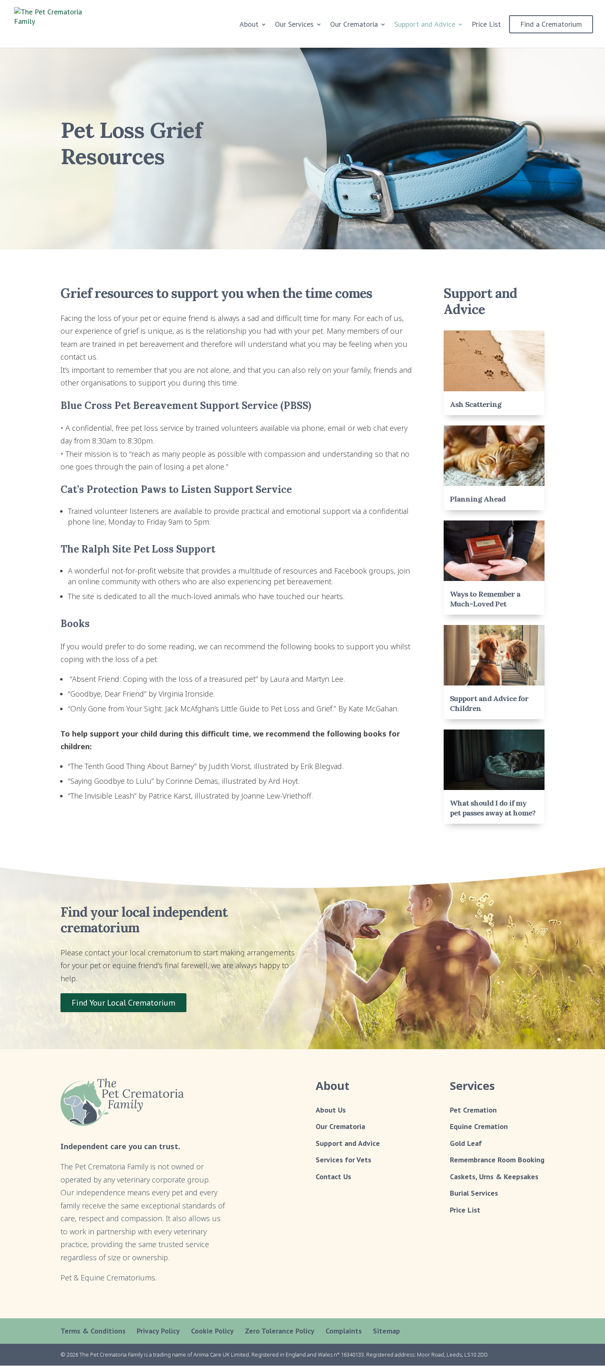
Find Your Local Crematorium (123, 1002)
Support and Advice (424, 25)
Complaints (344, 1331)
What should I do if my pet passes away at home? (492, 807)
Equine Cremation (479, 1126)
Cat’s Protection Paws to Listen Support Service (176, 489)
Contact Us (333, 1176)
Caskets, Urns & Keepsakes (494, 1176)
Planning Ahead (477, 499)
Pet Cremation (473, 1110)
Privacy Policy (158, 1331)
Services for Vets (343, 1159)
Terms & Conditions (93, 1331)
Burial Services (474, 1193)
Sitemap (386, 1331)
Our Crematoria (340, 1126)
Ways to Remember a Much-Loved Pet (485, 598)
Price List (486, 25)
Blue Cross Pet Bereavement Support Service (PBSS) (185, 405)
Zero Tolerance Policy (279, 1331)
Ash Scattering (475, 404)
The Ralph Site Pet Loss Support (137, 549)
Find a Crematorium (551, 24)
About (249, 25)
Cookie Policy (212, 1331)
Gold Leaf (466, 1143)
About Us (331, 1110)
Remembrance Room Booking (497, 1159)
